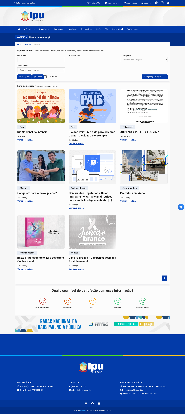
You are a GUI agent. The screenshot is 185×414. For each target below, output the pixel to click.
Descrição (75, 55)
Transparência (86, 29)
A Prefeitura (29, 29)
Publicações (132, 29)
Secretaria (23, 66)
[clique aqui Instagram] (99, 403)
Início (19, 44)
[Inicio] (19, 29)
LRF (98, 29)
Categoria (126, 55)
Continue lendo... (25, 140)
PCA (106, 29)
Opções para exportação (155, 77)
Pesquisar (25, 77)
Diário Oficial (117, 29)
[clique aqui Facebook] (92, 403)
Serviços (72, 29)
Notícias (28, 44)
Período (22, 55)
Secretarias (59, 29)
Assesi (83, 411)
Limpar (39, 77)
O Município (44, 29)
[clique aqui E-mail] (86, 403)
